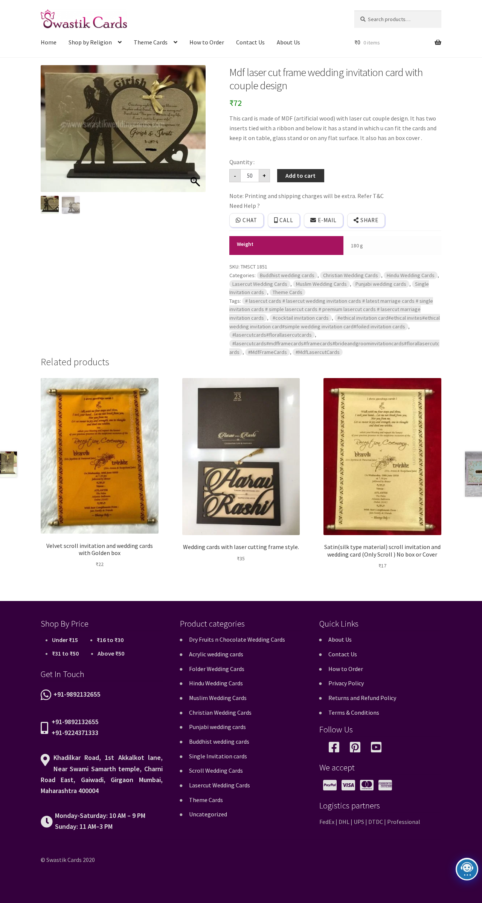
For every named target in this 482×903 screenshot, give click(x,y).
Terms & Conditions (353, 712)
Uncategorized (208, 814)
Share (368, 220)
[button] (196, 132)
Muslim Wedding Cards (321, 284)
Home (48, 42)
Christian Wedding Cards (350, 275)
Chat (249, 220)
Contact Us (250, 42)
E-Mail (326, 220)
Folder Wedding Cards (216, 669)
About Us (288, 42)
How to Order (206, 42)
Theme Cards (151, 42)
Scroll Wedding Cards (216, 770)
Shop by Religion (90, 42)
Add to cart (300, 175)
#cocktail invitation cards (301, 317)
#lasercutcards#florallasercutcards (272, 334)
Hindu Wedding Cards (411, 275)
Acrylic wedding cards (216, 654)
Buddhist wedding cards (287, 275)
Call (285, 220)
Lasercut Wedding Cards (259, 284)
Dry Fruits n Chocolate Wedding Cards (237, 639)
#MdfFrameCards (267, 352)
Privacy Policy (346, 683)
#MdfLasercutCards (318, 352)
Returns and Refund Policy (362, 698)
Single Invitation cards (218, 756)
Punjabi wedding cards (380, 284)
